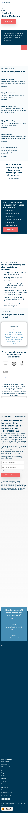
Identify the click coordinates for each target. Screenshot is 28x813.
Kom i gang (8, 21)
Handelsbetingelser (6, 792)
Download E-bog (10, 475)
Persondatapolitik (6, 795)
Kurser (3, 775)
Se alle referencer (14, 178)
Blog (2, 773)
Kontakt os (4, 99)
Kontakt (3, 783)
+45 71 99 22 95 (14, 638)
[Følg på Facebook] (2, 799)
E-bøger (3, 778)
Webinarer (4, 781)
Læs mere (4, 86)
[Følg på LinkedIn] (5, 799)
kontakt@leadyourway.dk (14, 627)
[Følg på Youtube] (8, 799)
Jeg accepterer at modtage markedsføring (14, 471)
